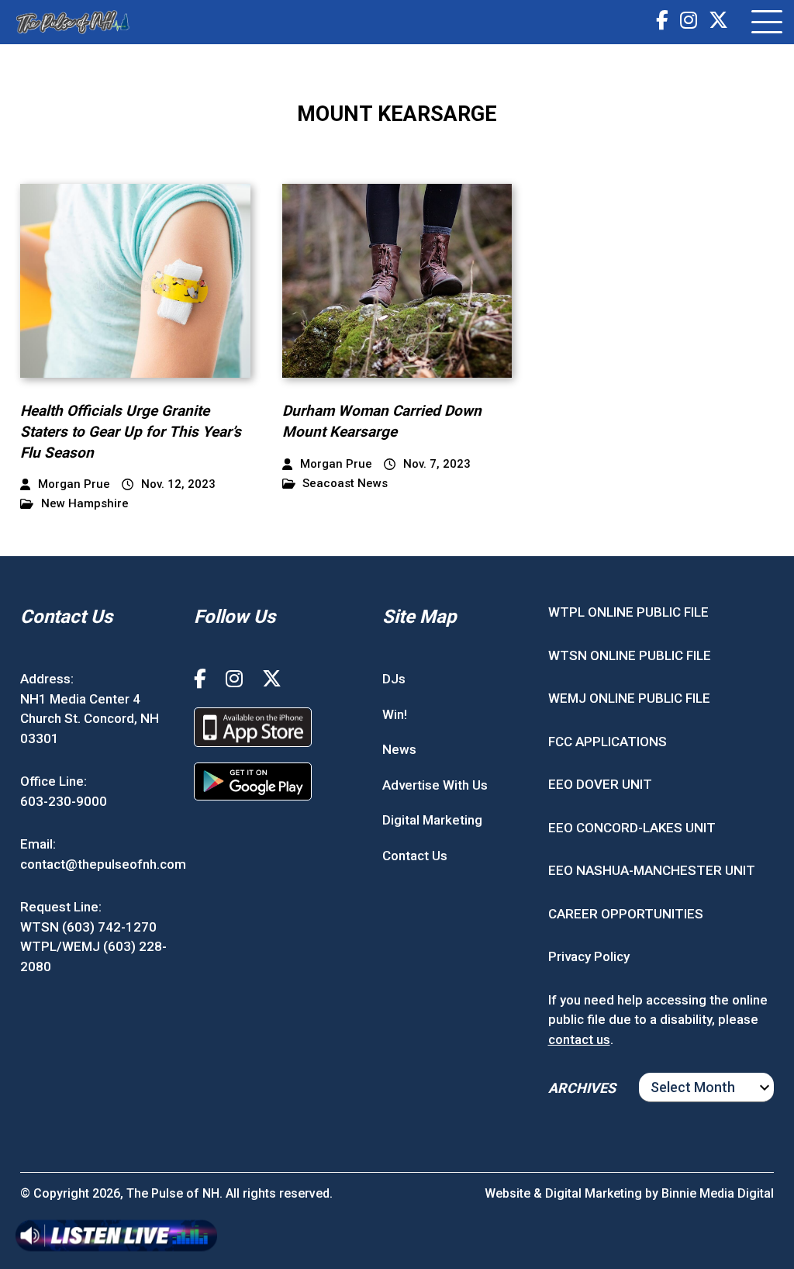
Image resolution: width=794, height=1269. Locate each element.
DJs (394, 678)
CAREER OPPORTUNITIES (625, 913)
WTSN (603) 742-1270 (88, 927)
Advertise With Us (435, 785)
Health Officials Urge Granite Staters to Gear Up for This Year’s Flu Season (130, 431)
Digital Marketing (432, 820)
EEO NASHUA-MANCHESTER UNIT (651, 870)
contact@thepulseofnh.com (103, 864)
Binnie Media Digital (717, 1193)
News (399, 749)
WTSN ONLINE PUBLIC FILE (629, 655)
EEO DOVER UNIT (600, 784)
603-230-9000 (63, 801)
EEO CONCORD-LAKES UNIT (632, 827)
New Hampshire (85, 504)
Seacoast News (345, 483)
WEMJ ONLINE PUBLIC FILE (629, 698)
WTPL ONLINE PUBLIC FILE (628, 612)
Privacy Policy (589, 956)
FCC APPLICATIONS (607, 741)
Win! (394, 714)
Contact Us (414, 855)
